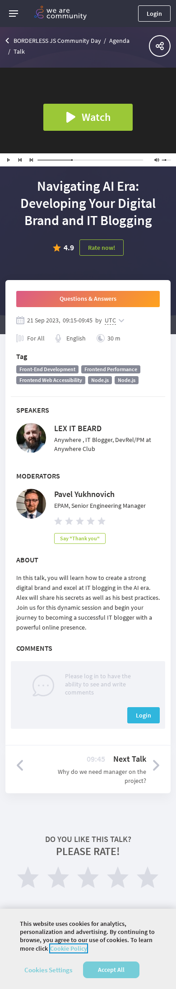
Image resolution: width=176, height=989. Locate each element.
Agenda (119, 41)
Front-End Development (47, 369)
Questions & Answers (88, 298)
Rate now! (101, 248)
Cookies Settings (48, 970)
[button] (13, 13)
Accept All (111, 970)
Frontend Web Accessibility (50, 380)
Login (154, 13)
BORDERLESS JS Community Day (57, 41)
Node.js (100, 380)
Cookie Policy (68, 948)
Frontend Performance (110, 369)
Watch (96, 117)
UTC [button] (110, 320)
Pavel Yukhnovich (84, 494)
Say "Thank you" (80, 538)
